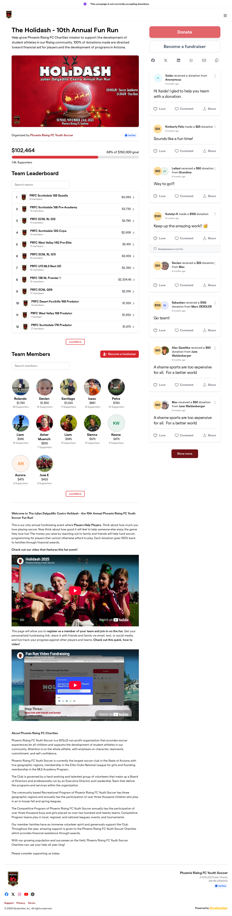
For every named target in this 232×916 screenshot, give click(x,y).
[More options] (215, 76)
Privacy (20, 903)
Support (9, 903)
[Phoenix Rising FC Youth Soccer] (8, 14)
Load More (75, 341)
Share (212, 108)
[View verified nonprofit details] (130, 135)
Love (162, 108)
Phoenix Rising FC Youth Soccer (51, 135)
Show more (184, 453)
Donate (184, 32)
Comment (186, 108)
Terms (31, 903)
